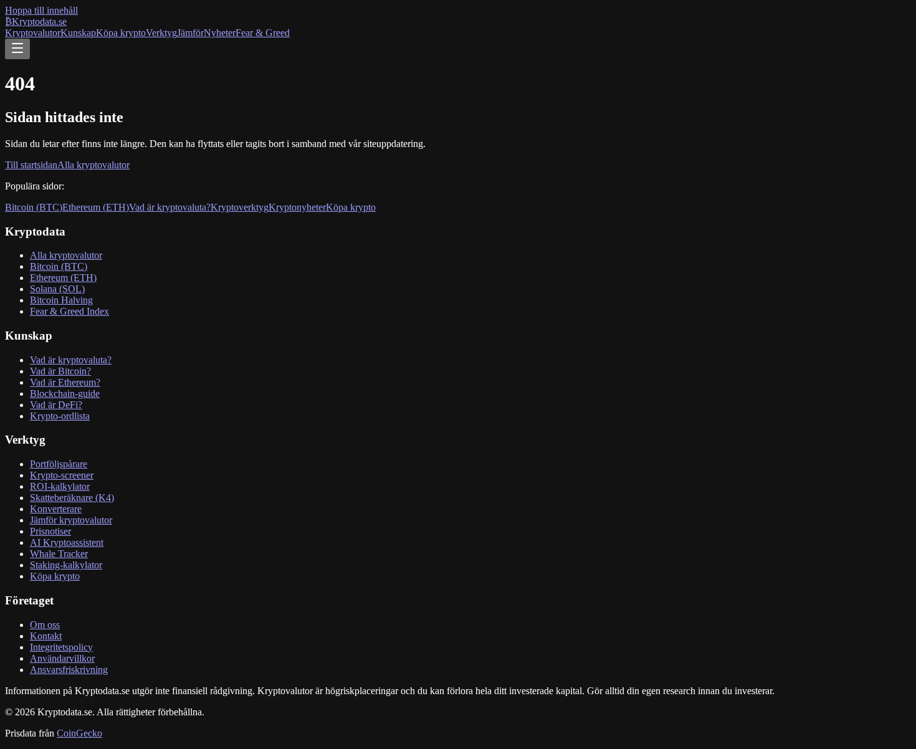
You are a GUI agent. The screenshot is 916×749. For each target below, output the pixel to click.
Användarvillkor (62, 658)
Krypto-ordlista (60, 416)
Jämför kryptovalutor (71, 520)
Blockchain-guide (65, 393)
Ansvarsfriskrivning (69, 669)
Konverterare (56, 508)
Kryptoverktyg (240, 207)
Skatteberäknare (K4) (72, 497)
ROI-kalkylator (60, 486)
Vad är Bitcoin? (60, 371)
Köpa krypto (121, 32)
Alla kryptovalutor (93, 165)
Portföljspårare (58, 464)
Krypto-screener (61, 475)
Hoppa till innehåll (41, 10)
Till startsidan (31, 165)
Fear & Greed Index (69, 311)
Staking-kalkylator (66, 565)
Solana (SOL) (57, 289)
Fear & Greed (263, 32)
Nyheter (220, 32)
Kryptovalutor (32, 32)
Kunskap (78, 32)
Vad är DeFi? (56, 404)
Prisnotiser (50, 531)
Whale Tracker (59, 553)
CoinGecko (79, 733)
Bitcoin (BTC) (33, 207)
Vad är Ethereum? (65, 382)
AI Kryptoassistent (66, 542)
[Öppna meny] (17, 49)
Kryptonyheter (297, 207)
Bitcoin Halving (61, 300)
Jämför (190, 32)
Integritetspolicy (61, 647)
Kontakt (46, 636)
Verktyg (161, 32)
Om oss (45, 624)
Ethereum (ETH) (95, 207)
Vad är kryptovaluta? (170, 207)
